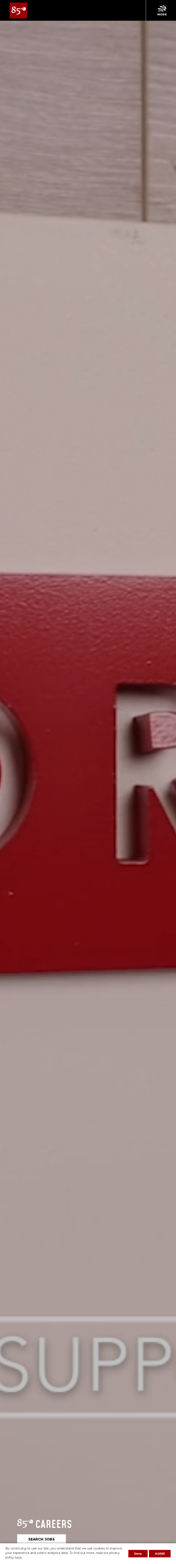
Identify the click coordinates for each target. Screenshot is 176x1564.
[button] (162, 10)
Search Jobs (41, 1539)
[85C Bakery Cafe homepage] (18, 10)
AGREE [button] (160, 1553)
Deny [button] (138, 1553)
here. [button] (18, 1557)
